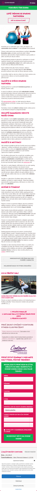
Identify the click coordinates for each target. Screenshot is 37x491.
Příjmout (18, 476)
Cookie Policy (18, 489)
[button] (34, 460)
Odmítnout (19, 481)
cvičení (3, 251)
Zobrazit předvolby (18, 485)
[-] (8, 3)
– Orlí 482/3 (6, 455)
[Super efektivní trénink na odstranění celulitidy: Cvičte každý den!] (18, 293)
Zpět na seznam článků (18, 20)
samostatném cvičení (9, 101)
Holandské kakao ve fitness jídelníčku (17, 266)
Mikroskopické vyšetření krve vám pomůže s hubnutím (22, 259)
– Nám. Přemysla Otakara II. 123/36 (17, 457)
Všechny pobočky (30, 452)
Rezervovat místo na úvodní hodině (18, 437)
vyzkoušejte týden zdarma (19, 8)
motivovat (26, 162)
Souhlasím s (17, 430)
